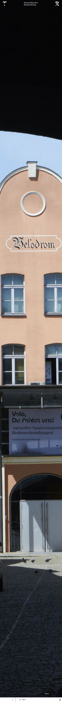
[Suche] (12, 699)
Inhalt (47, 693)
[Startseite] (31, 4)
